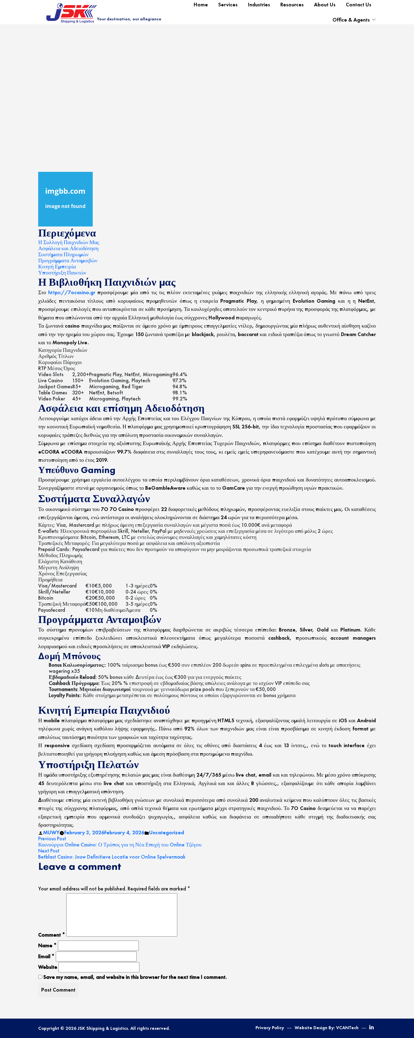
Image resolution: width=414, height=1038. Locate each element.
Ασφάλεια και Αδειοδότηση (68, 248)
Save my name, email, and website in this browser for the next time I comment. (135, 977)
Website (47, 967)
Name (47, 945)
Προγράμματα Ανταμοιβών (67, 260)
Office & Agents (351, 19)
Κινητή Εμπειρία (57, 266)
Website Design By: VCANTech (327, 1028)
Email (46, 956)
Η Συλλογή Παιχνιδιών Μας (68, 242)
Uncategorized (166, 832)
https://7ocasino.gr (71, 292)
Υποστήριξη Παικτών (62, 272)
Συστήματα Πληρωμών (63, 254)
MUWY (51, 832)
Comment (51, 934)
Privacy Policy (269, 1028)
